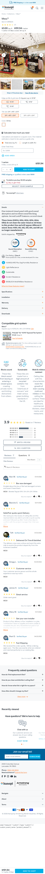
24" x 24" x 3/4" (29, 115)
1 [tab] (21, 744)
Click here (20, 193)
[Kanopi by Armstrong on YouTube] (12, 776)
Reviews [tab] (7, 455)
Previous (4, 55)
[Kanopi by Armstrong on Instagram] (8, 776)
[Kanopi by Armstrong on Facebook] (2, 776)
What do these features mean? (13, 286)
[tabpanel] (22, 731)
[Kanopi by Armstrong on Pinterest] (4, 776)
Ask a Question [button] (23, 448)
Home (4, 13)
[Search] (37, 8)
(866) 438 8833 (13, 770)
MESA (5, 491)
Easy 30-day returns (31, 92)
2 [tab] (23, 744)
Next (41, 55)
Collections (10, 13)
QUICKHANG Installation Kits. (15, 346)
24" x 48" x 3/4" (10, 115)
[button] (35, 496)
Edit (32, 328)
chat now (22, 741)
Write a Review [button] (23, 442)
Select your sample (22, 186)
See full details (17, 338)
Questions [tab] (23, 455)
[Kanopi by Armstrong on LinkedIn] (15, 776)
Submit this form (21, 772)
